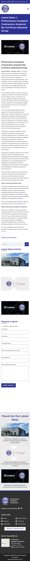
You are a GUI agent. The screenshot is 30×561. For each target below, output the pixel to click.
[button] (28, 8)
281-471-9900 (7, 1)
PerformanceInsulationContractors (14, 501)
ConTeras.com (21, 203)
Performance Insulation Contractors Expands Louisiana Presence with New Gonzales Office (15, 440)
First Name (4, 329)
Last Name (4, 336)
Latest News (8, 17)
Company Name (6, 343)
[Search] (27, 244)
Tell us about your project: (8, 364)
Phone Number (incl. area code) (10, 350)
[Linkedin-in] (24, 1)
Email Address (5, 357)
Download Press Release (8, 237)
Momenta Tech (18, 559)
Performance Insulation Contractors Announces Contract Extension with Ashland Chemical (15, 463)
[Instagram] (27, 1)
